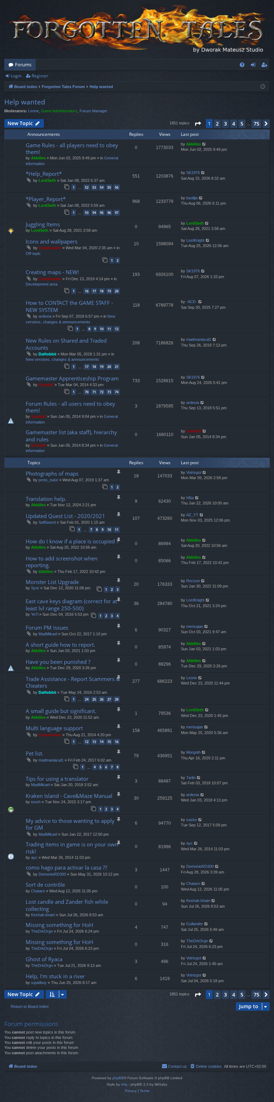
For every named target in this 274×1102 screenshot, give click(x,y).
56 (116, 187)
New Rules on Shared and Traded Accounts (66, 344)
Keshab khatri (43, 915)
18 (101, 291)
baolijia (192, 198)
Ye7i (34, 614)
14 (101, 741)
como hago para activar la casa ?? (66, 867)
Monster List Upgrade (52, 581)
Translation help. (46, 498)
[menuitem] (242, 65)
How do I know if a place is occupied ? (72, 541)
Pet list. (35, 753)
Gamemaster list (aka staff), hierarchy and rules (71, 435)
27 (109, 699)
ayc (34, 857)
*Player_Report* (46, 199)
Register (40, 76)
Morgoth (193, 752)
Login (16, 76)
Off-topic (33, 253)
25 (94, 699)
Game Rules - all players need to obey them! (72, 148)
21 (116, 366)
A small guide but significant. (61, 710)
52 (86, 187)
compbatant (50, 248)
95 (101, 212)
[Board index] (137, 29)
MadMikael (48, 634)
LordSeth (47, 180)
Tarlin (191, 777)
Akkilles (38, 158)
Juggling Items (43, 224)
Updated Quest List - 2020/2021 (65, 515)
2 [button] (217, 123)
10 (101, 329)
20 (116, 291)
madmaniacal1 (198, 339)
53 (94, 187)
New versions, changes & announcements (62, 359)
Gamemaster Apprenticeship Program (72, 378)
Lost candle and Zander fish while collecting (67, 905)
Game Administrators (59, 111)
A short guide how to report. (60, 644)
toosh (36, 802)
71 (94, 392)
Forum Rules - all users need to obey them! (70, 407)
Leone (33, 111)
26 (101, 699)
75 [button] (256, 123)
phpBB (118, 1078)
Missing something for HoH (59, 924)
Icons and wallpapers (51, 241)
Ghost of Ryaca (44, 959)
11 (109, 329)
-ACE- (191, 301)
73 (109, 392)
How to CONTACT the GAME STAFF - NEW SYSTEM (69, 306)
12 (116, 329)
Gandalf (46, 385)
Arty (124, 1084)
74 (116, 392)
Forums (23, 64)
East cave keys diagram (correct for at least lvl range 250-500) (71, 604)
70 (86, 392)
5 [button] (241, 123)
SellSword (47, 522)
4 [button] (233, 123)
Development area (41, 284)
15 (109, 741)
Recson (193, 581)
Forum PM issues (47, 627)
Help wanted (24, 102)
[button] (197, 123)
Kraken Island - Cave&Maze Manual (69, 795)
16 (86, 291)
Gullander (194, 924)
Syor (35, 588)
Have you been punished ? (58, 661)
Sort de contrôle (45, 884)
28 (116, 699)
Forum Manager (93, 111)
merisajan (194, 626)
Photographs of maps (52, 473)
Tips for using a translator (57, 778)
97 (116, 212)
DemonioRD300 (52, 874)
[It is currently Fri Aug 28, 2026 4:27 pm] (262, 87)
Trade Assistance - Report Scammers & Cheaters (73, 682)
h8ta (190, 498)
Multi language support (54, 728)
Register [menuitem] (266, 66)
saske (191, 819)
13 (94, 741)
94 (94, 212)
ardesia (45, 316)
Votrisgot (193, 472)
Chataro (38, 891)
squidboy (39, 982)
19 (109, 291)
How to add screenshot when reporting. (61, 562)
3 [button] (225, 123)
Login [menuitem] (254, 66)
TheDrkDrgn (42, 931)
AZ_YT (192, 515)
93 (86, 212)
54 (101, 187)
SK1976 (193, 172)
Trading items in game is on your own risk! (72, 848)
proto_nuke (48, 480)
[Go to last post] (204, 144)
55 (109, 187)
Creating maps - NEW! (52, 272)
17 (94, 291)
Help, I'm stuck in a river (55, 976)
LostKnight (195, 240)
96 (109, 212)
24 (86, 699)
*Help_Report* (44, 173)
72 (101, 392)
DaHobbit (47, 354)
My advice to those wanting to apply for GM (70, 824)
